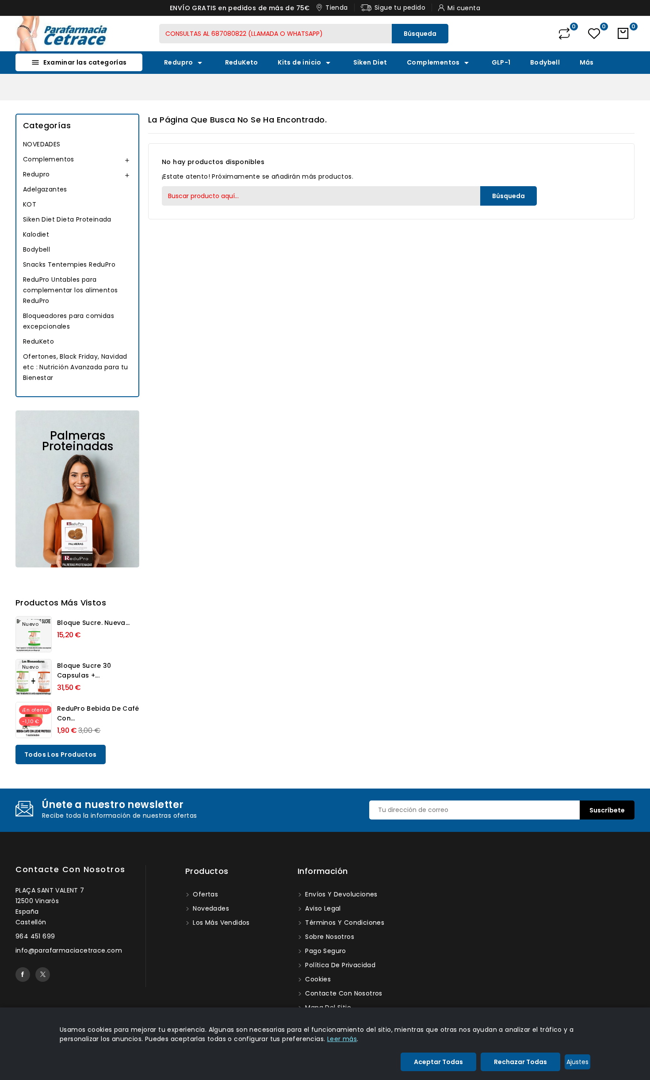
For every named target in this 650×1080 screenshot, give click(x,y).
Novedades (210, 908)
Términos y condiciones (343, 922)
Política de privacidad (339, 965)
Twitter (42, 974)
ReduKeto (241, 62)
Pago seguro (324, 950)
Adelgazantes (45, 189)
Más (587, 62)
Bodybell (545, 62)
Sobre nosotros (328, 936)
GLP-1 (501, 62)
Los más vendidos (220, 922)
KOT (29, 204)
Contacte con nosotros (70, 869)
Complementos (439, 62)
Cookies (317, 979)
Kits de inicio (305, 62)
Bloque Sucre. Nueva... (93, 622)
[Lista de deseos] (594, 34)
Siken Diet (370, 62)
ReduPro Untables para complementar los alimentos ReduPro (70, 290)
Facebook (22, 974)
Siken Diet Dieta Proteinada (67, 219)
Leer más (342, 1038)
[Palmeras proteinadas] (77, 488)
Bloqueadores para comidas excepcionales (68, 321)
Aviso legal (322, 908)
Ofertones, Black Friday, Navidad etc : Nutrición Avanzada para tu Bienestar (75, 367)
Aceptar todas (438, 1061)
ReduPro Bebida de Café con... (98, 713)
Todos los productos (60, 754)
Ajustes (577, 1061)
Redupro (184, 62)
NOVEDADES (42, 144)
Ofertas (204, 894)
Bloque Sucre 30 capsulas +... (84, 670)
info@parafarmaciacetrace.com (68, 950)
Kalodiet (36, 234)
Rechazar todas (520, 1061)
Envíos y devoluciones (340, 894)
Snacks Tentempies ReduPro (69, 264)
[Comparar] (564, 33)
